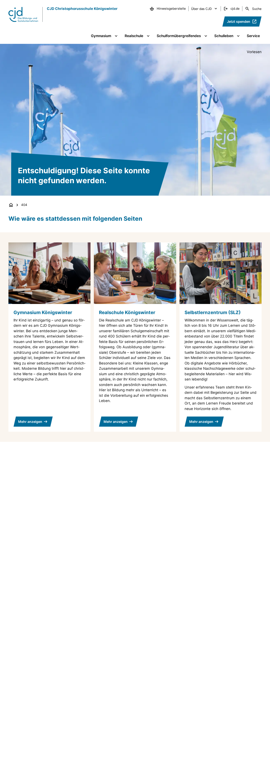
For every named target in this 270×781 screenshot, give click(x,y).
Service (253, 36)
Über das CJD (201, 9)
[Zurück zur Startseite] (11, 204)
